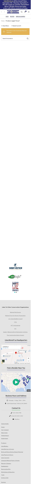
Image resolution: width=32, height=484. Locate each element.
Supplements (4, 466)
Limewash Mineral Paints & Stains (10, 460)
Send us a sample (20, 16)
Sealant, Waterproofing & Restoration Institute (15, 332)
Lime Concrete (5, 457)
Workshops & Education (8, 472)
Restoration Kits (6, 469)
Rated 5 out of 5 (17, 25)
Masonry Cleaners (6, 463)
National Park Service (15, 312)
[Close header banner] (29, 4)
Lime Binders (4, 446)
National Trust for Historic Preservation (15, 315)
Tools (2, 475)
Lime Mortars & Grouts (7, 449)
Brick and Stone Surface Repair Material (12, 452)
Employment (4, 438)
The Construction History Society (15, 335)
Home (2, 21)
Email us (17, 419)
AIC (15, 328)
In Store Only (4, 477)
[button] (14, 292)
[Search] (21, 11)
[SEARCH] (28, 38)
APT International (15, 325)
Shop (7, 16)
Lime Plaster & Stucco (7, 455)
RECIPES (12, 16)
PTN (15, 322)
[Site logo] (13, 11)
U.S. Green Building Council (15, 318)
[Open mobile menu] (28, 11)
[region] (15, 277)
